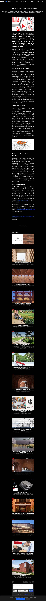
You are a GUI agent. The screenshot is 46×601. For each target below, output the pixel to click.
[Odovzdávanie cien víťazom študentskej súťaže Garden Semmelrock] (23, 338)
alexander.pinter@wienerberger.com (25, 209)
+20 (33, 331)
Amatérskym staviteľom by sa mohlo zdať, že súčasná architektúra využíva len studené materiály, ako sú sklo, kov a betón (23, 577)
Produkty (32, 1)
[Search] (42, 1)
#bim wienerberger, (26, 216)
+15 (33, 352)
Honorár (37, 1)
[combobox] (42, 1)
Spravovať (27, 598)
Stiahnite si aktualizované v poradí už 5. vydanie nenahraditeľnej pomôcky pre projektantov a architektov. (23, 554)
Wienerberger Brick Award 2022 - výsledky (23, 389)
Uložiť (18, 598)
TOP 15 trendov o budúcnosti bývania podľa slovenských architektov (23, 430)
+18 (33, 479)
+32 (33, 290)
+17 (33, 519)
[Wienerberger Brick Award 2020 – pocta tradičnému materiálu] (23, 526)
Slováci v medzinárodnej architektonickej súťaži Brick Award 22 (23, 513)
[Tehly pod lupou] (23, 567)
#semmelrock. (14, 217)
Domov (9, 1)
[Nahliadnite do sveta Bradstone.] (23, 317)
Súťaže (24, 1)
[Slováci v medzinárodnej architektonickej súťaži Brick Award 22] (23, 505)
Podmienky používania (32, 597)
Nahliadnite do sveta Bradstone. (23, 325)
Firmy (28, 1)
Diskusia (16, 1)
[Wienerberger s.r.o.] (17, 239)
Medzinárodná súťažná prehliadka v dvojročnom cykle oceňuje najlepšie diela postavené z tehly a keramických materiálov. (23, 285)
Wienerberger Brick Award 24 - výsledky (23, 284)
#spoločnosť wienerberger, (17, 216)
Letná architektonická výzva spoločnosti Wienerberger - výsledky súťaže (23, 452)
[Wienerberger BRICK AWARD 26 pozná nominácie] (23, 255)
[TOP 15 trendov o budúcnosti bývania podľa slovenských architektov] (23, 423)
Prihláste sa (26, 594)
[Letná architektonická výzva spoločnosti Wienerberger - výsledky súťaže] (23, 444)
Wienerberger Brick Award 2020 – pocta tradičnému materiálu (23, 534)
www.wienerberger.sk (22, 200)
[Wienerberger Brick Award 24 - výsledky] (23, 276)
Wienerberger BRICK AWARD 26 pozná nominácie (23, 262)
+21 (33, 458)
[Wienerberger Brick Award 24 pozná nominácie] (23, 297)
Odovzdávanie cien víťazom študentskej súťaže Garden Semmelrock (23, 345)
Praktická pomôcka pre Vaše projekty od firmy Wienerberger (23, 553)
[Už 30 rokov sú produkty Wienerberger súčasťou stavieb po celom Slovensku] (23, 403)
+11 (33, 248)
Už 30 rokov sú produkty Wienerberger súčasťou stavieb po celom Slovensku (23, 411)
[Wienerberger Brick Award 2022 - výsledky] (23, 382)
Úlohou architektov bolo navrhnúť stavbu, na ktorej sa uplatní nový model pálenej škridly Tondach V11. (23, 454)
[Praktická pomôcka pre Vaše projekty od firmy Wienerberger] (23, 546)
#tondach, (32, 216)
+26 (33, 374)
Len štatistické (22, 598)
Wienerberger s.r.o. (16, 244)
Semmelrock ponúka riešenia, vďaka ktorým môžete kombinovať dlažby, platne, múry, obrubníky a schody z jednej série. (23, 326)
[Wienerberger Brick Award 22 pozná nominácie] (23, 465)
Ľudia (21, 1)
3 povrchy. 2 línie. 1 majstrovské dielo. (23, 492)
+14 (33, 309)
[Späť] (13, 582)
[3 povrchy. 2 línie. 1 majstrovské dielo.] (23, 486)
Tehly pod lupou (23, 575)
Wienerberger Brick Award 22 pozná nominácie (23, 473)
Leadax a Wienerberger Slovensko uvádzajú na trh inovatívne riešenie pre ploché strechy (23, 368)
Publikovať (31, 590)
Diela (13, 1)
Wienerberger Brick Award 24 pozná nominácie (23, 303)
